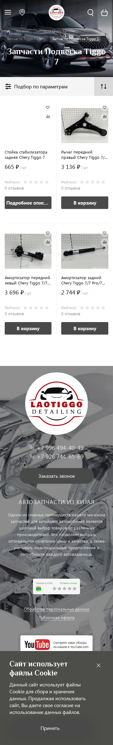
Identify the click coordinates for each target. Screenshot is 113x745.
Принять (50, 728)
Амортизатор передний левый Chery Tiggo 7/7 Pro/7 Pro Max (27, 280)
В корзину (84, 203)
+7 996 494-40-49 (60, 447)
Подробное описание (28, 203)
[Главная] (9, 31)
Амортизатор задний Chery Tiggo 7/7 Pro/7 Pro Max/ (81, 280)
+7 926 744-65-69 (60, 456)
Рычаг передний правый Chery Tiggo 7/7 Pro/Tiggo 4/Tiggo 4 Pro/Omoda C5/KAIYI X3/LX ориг (84, 154)
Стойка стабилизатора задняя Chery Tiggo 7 (26, 154)
